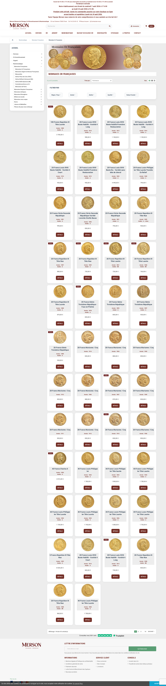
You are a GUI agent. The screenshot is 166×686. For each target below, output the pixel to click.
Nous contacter (101, 661)
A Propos (126, 33)
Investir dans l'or (134, 661)
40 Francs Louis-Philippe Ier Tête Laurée (143, 470)
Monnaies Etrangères (20, 94)
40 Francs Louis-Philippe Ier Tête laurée (115, 470)
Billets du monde (19, 97)
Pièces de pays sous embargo (23, 107)
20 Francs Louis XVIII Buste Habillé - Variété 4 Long (88, 124)
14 (145, 631)
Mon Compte (101, 664)
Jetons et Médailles (20, 104)
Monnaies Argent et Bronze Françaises (27, 71)
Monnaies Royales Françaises (23, 89)
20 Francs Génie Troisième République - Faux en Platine (87, 304)
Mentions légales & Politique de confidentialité (79, 661)
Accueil (28, 33)
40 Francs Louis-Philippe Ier (88, 470)
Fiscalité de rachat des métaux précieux (140, 664)
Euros (16, 102)
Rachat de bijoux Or (85, 33)
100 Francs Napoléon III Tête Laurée (60, 123)
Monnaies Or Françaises (22, 69)
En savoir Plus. (78, 683)
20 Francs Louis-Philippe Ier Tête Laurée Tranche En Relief (143, 170)
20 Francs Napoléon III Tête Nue (143, 214)
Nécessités (18, 74)
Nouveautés (102, 33)
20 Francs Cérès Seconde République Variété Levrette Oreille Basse (88, 215)
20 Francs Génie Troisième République (115, 303)
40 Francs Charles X (60, 469)
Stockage (114, 33)
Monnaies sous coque (20, 99)
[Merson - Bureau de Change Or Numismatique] (19, 26)
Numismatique (18, 64)
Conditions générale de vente (74, 664)
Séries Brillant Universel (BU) (24, 79)
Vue (145, 80)
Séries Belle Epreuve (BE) (23, 81)
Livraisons (100, 666)
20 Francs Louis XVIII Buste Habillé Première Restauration (115, 124)
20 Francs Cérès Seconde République (60, 214)
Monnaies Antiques (20, 92)
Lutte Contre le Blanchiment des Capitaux (78, 669)
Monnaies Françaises (20, 66)
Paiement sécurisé (71, 666)
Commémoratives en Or (22, 84)
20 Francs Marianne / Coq (88, 348)
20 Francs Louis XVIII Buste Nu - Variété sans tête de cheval (115, 170)
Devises (15, 54)
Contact (137, 33)
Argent (15, 60)
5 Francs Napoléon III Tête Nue (60, 556)
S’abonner (143, 649)
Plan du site (13, 679)
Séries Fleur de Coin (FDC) (23, 76)
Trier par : (87, 80)
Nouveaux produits (71, 672)
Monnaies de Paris (21, 86)
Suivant (151, 631)
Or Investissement (19, 57)
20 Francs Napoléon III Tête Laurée (115, 260)
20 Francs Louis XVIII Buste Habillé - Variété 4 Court (60, 170)
